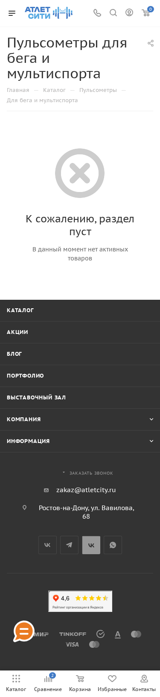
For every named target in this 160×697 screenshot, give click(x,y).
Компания (24, 419)
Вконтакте (47, 545)
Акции (17, 332)
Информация (28, 441)
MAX (91, 545)
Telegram (69, 545)
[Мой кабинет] (129, 13)
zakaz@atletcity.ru (86, 490)
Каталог (20, 310)
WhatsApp (113, 545)
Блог (14, 353)
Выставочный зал (36, 397)
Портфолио (25, 375)
